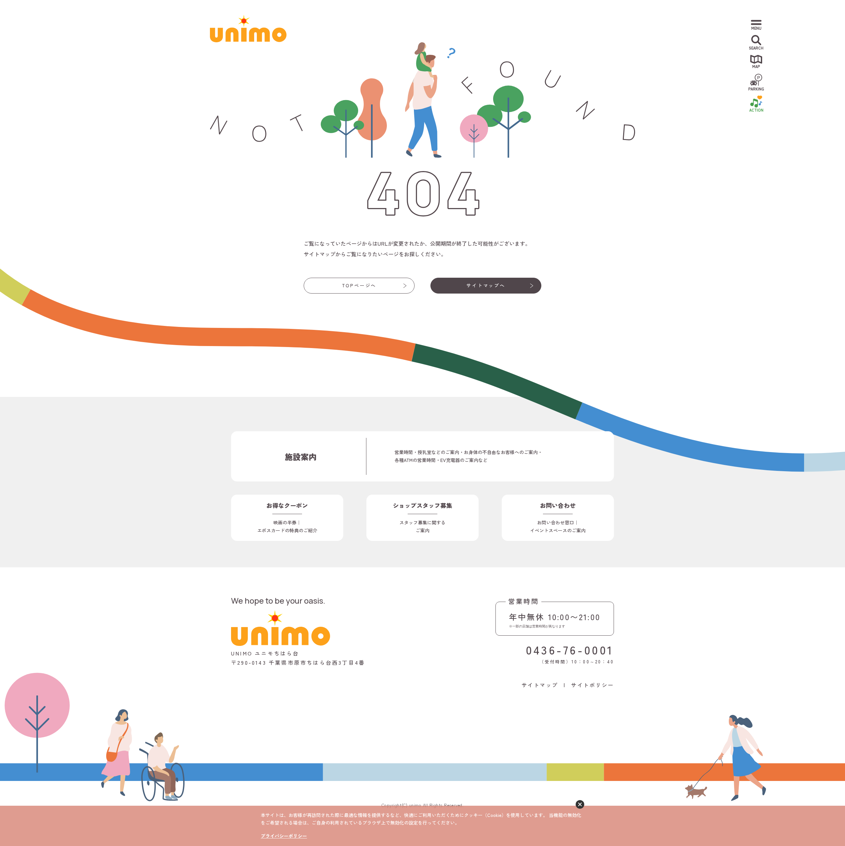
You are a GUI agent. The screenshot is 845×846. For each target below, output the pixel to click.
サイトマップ (540, 685)
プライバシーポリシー (284, 835)
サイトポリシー (592, 685)
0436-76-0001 (570, 649)
